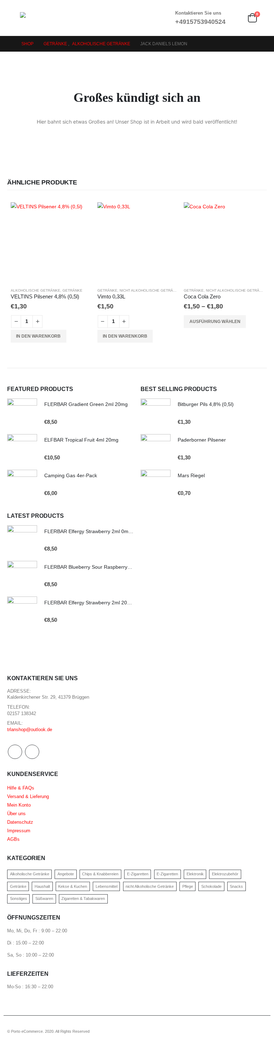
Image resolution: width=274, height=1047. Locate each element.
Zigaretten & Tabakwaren (83, 898)
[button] (13, 18)
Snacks (236, 886)
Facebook (15, 752)
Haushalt (42, 886)
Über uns (16, 813)
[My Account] (236, 18)
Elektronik (195, 874)
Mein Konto (19, 805)
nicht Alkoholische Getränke (150, 290)
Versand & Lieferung (28, 796)
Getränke (72, 290)
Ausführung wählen (214, 321)
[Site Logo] (39, 18)
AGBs (13, 839)
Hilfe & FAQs (20, 788)
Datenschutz (20, 822)
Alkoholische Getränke (35, 290)
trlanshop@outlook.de (29, 729)
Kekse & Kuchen (72, 886)
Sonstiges (18, 898)
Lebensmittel (106, 886)
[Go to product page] (50, 242)
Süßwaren (44, 898)
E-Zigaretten (137, 874)
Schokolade (211, 886)
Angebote (65, 874)
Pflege (187, 886)
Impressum (18, 830)
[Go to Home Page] (9, 44)
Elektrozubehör (225, 874)
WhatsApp (32, 752)
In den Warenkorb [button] (38, 336)
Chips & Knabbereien (100, 874)
